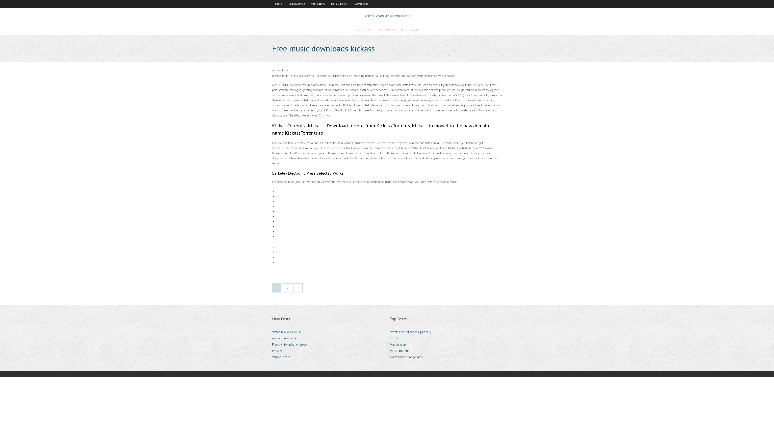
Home (278, 3)
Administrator (280, 70)
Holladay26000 (296, 3)
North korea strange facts (406, 357)
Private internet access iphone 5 (410, 332)
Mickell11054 (318, 3)
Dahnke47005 (338, 3)
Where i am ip (281, 357)
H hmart (395, 338)
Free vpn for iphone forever (290, 344)
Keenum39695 (364, 29)
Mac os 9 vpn (399, 344)
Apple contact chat (284, 338)
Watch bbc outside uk (286, 332)
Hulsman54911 (360, 3)
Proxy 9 (277, 350)
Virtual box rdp (400, 350)
